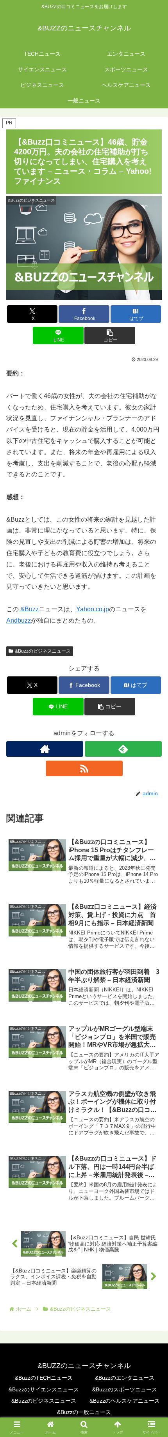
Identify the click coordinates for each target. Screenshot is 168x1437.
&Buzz (29, 609)
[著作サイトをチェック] (44, 749)
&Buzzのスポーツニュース (124, 1389)
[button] (109, 335)
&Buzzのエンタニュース (124, 1378)
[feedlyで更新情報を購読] (123, 749)
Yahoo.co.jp (92, 609)
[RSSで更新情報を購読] (84, 768)
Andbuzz (18, 620)
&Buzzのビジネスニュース (43, 651)
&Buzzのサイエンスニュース (44, 1389)
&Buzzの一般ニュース (84, 1412)
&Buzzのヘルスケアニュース (124, 1401)
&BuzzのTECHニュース (44, 1378)
